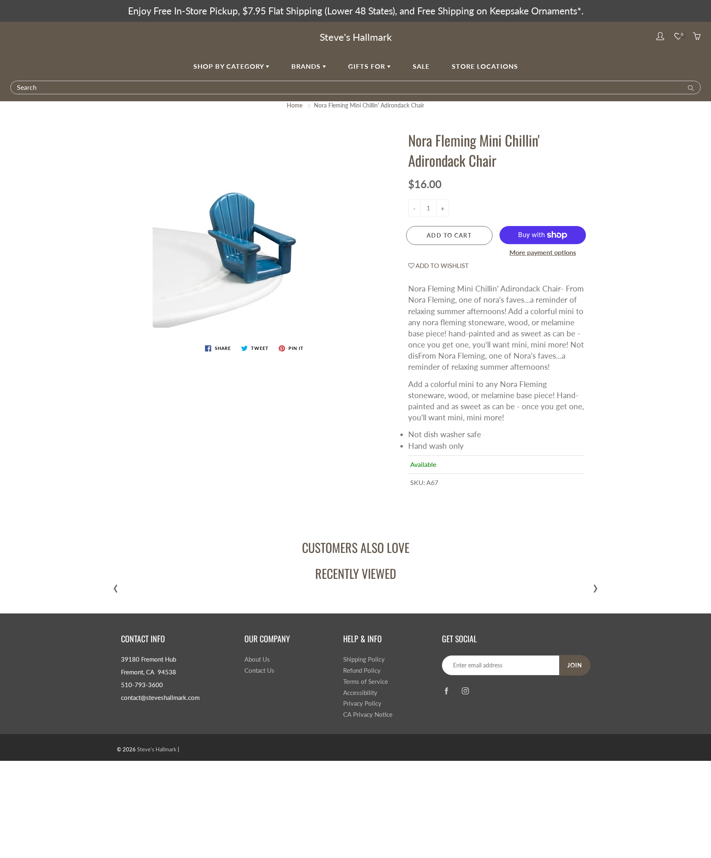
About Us (257, 659)
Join (574, 665)
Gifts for (367, 66)
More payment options (542, 252)
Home (294, 105)
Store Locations (485, 66)
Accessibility (360, 692)
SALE (421, 66)
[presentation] (115, 586)
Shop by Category (229, 66)
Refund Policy (362, 670)
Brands (307, 66)
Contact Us (259, 670)
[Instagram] (465, 690)
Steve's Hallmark (356, 37)
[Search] (689, 87)
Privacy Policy (362, 703)
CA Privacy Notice (368, 714)
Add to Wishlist (441, 265)
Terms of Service (365, 681)
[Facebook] (446, 690)
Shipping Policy (364, 659)
